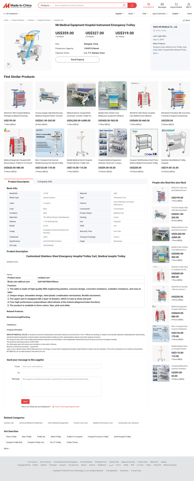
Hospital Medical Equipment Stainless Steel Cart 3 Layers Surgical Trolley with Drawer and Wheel (179, 367)
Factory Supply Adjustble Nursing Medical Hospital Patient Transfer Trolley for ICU (179, 208)
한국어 (118, 465)
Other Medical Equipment (58, 423)
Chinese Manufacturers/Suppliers (65, 462)
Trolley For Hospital (74, 436)
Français (63, 465)
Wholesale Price (100, 462)
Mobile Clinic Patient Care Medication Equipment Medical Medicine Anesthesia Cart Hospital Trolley (179, 248)
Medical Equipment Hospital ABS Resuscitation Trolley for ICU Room (179, 307)
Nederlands (102, 465)
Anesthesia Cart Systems (128, 423)
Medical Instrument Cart (103, 423)
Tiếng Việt (157, 465)
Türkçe (148, 465)
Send (25, 401)
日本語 (126, 465)
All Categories (11, 13)
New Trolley (26, 436)
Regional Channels (128, 462)
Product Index (143, 462)
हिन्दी (132, 465)
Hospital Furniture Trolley (98, 436)
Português (53, 465)
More (155, 53)
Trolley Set (41, 436)
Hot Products (32, 462)
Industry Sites (114, 462)
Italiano (84, 465)
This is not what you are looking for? (36, 406)
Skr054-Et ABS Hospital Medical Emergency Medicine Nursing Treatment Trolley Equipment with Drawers (179, 189)
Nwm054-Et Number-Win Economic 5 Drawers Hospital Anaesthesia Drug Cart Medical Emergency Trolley (179, 288)
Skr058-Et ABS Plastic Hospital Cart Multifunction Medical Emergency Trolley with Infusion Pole (179, 268)
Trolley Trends (72, 442)
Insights (164, 462)
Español (44, 465)
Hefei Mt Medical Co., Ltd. (165, 26)
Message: (15, 379)
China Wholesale (86, 462)
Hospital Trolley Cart (36, 442)
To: (19, 372)
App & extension (159, 13)
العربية (111, 465)
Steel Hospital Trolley (122, 436)
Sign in (188, 7)
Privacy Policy (136, 471)
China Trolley (11, 436)
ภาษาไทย (140, 465)
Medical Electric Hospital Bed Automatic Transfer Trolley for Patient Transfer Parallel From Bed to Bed (179, 228)
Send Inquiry (77, 59)
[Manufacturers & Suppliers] (17, 5)
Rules (189, 13)
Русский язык (73, 465)
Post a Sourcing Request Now (65, 406)
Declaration (124, 471)
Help (144, 13)
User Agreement (111, 471)
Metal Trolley (56, 436)
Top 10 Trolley (55, 442)
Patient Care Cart (81, 423)
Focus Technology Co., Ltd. (79, 471)
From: (17, 366)
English (35, 465)
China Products (45, 462)
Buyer (130, 13)
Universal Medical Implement (31, 423)
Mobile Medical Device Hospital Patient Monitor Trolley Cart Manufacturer (179, 347)
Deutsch (92, 465)
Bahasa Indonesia (170, 465)
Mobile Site (154, 462)
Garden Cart (9, 423)
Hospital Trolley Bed (14, 442)
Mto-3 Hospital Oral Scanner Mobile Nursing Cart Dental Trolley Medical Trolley (179, 327)
